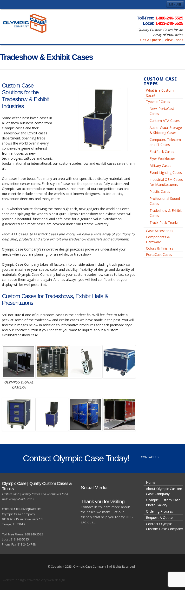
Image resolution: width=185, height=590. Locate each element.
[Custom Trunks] (119, 361)
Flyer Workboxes (163, 158)
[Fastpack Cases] (52, 414)
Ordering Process (159, 511)
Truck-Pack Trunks (164, 222)
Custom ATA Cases (165, 120)
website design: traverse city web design (34, 580)
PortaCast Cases (159, 254)
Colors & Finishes (159, 248)
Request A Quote (159, 517)
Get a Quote (150, 40)
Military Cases (160, 165)
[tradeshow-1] (85, 414)
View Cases (174, 40)
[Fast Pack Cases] (18, 414)
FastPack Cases (162, 151)
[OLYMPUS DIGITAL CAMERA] (18, 361)
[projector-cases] (85, 361)
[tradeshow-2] (119, 414)
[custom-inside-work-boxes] (52, 361)
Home (151, 482)
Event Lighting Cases (166, 172)
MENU (173, 4)
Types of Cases (158, 101)
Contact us (150, 457)
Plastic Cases (160, 191)
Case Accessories (159, 230)
